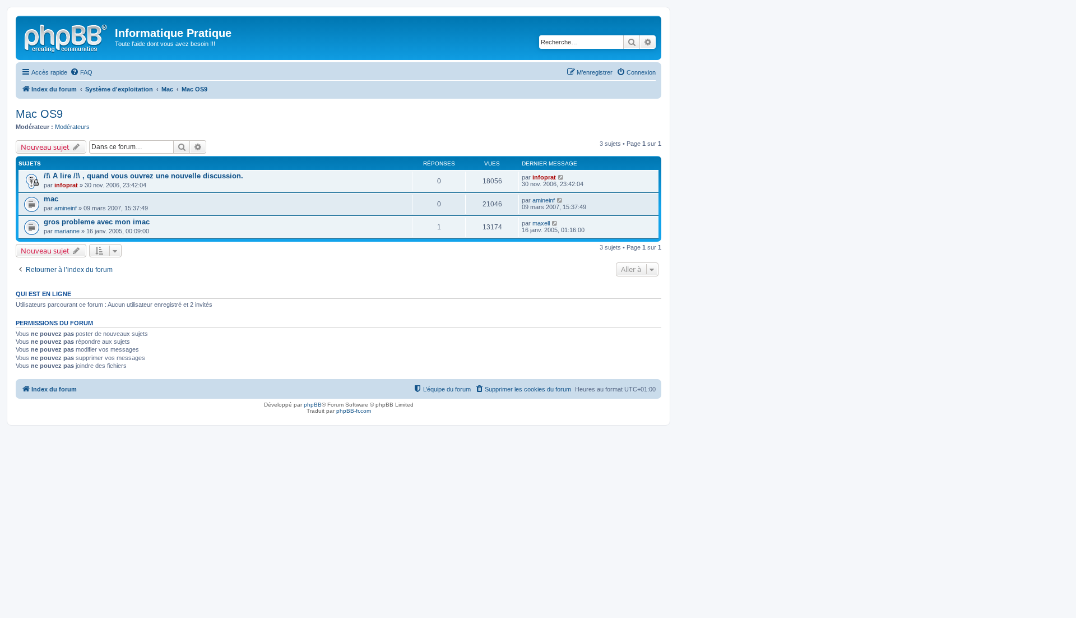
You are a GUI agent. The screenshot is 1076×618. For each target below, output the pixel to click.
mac (51, 199)
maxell (541, 223)
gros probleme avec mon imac (97, 222)
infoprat (66, 185)
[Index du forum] (66, 36)
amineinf (65, 208)
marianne (67, 231)
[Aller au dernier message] (561, 177)
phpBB (313, 405)
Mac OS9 (39, 114)
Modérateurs (72, 126)
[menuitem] (81, 72)
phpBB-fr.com (353, 411)
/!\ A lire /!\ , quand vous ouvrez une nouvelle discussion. (143, 176)
